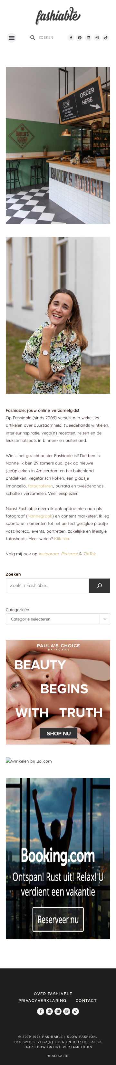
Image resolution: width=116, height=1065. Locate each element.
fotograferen (40, 485)
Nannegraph (40, 515)
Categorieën (17, 609)
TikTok (89, 553)
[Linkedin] (88, 37)
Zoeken (13, 574)
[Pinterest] (79, 37)
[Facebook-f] (70, 37)
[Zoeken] (99, 585)
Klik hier (61, 538)
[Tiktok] (105, 37)
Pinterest (69, 553)
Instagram (49, 553)
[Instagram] (97, 37)
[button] (11, 38)
